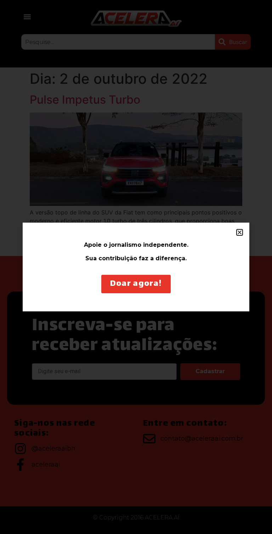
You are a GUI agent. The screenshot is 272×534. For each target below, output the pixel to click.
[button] (239, 232)
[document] (136, 267)
